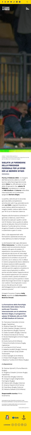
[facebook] (16, 425)
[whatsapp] (25, 425)
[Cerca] (28, 2)
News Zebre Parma (11, 156)
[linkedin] (13, 425)
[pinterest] (22, 425)
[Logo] (6, 10)
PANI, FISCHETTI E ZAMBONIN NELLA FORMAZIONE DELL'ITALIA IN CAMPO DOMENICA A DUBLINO (15, 401)
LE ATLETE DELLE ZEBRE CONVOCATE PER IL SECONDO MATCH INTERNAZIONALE (14, 404)
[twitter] (19, 425)
